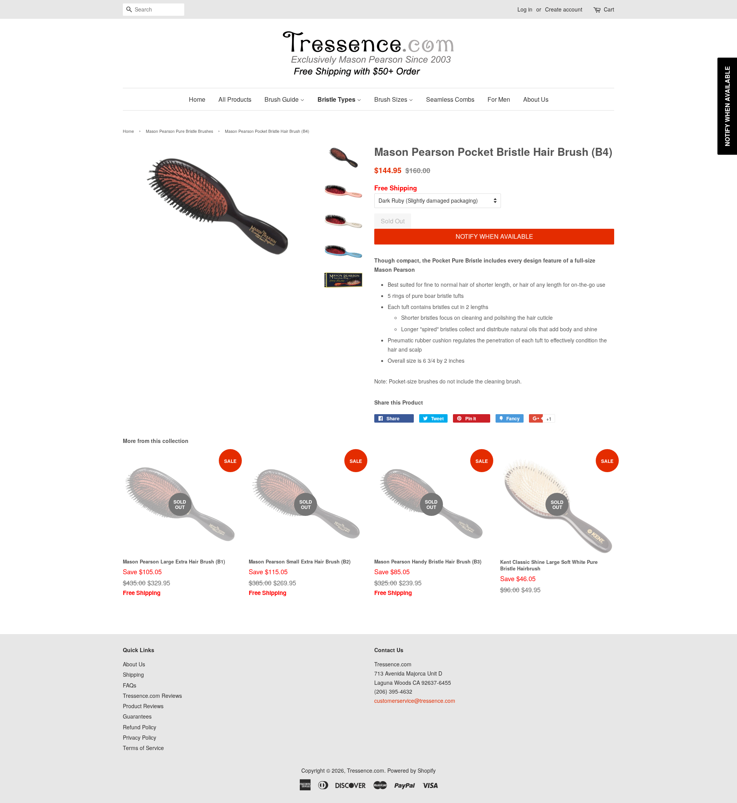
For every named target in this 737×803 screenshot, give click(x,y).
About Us (536, 99)
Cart (609, 9)
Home (197, 99)
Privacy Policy (139, 737)
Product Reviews (143, 706)
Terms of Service (143, 748)
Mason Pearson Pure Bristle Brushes (179, 131)
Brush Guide (282, 99)
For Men (498, 99)
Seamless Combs (450, 99)
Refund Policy (139, 727)
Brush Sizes (391, 99)
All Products (234, 99)
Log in (524, 9)
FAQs (129, 685)
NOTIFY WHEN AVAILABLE (494, 236)
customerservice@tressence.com (414, 700)
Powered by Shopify (411, 770)
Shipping (133, 674)
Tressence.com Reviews (152, 695)
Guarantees (137, 716)
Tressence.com (365, 770)
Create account (563, 9)
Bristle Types (337, 99)
